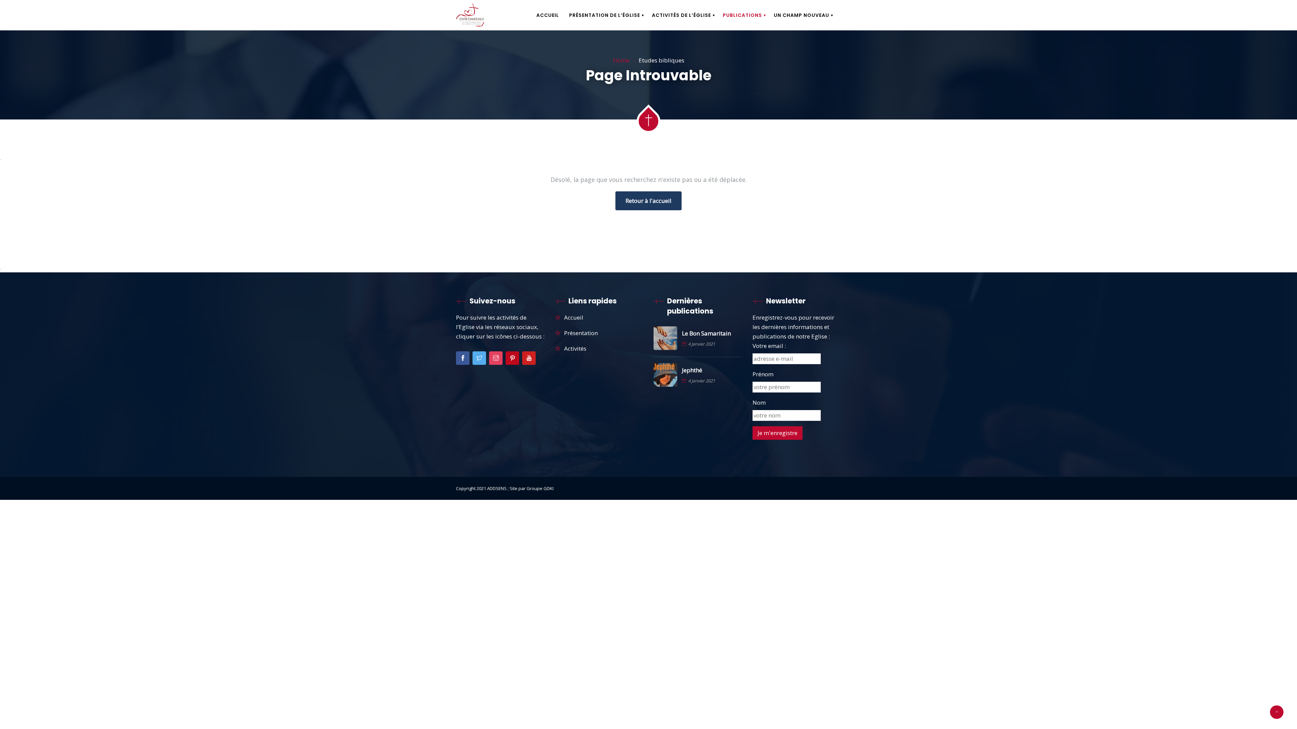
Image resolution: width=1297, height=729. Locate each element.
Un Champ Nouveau (801, 15)
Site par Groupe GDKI (532, 488)
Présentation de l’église (604, 15)
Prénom (763, 374)
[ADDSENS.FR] (470, 15)
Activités (575, 348)
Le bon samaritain (706, 333)
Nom (759, 402)
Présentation (581, 333)
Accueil (547, 15)
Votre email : (769, 346)
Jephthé (692, 370)
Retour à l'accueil (648, 201)
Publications (742, 15)
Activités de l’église (681, 15)
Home (621, 60)
